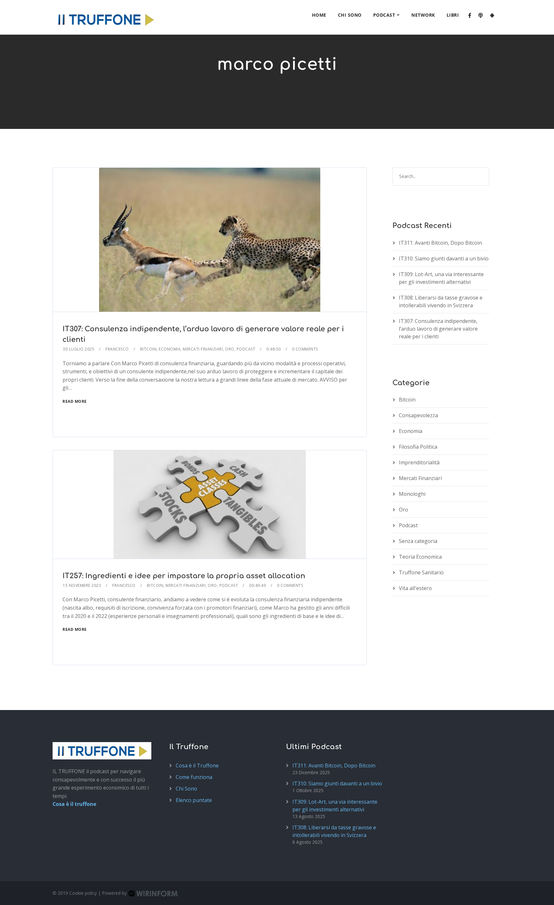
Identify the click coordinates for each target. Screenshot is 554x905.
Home (319, 15)
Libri (453, 15)
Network (423, 15)
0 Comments (305, 349)
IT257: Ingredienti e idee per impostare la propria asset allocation (184, 576)
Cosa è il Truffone (197, 765)
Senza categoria (418, 541)
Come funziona (194, 777)
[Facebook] (470, 15)
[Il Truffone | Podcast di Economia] (105, 17)
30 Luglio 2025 (78, 349)
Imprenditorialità (419, 462)
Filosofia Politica (418, 446)
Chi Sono (350, 15)
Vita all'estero (415, 588)
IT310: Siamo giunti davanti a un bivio (444, 258)
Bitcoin (148, 349)
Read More (75, 401)
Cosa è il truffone (74, 804)
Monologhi (412, 493)
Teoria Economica (420, 556)
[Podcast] (480, 15)
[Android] (492, 15)
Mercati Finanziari (203, 349)
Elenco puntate (194, 800)
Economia (169, 349)
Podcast (384, 15)
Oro (229, 349)
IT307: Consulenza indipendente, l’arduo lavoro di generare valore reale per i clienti (438, 328)
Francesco (117, 349)
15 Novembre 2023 (82, 585)
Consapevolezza (418, 415)
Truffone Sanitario (421, 572)
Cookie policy (83, 893)
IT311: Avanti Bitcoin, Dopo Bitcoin (440, 242)
